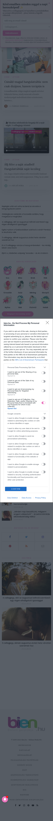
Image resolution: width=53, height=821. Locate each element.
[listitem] (26, 367)
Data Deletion (12, 498)
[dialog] (26, 410)
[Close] (48, 323)
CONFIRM (15, 489)
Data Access (26, 498)
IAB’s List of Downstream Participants (29, 360)
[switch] (43, 373)
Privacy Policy (40, 498)
